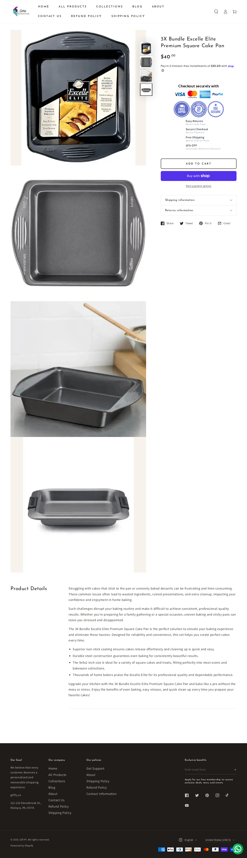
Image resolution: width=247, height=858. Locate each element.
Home (52, 768)
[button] (216, 11)
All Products (57, 774)
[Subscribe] (235, 769)
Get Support (95, 768)
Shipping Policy (59, 812)
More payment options (198, 185)
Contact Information (101, 793)
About (52, 793)
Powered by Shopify (21, 845)
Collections (56, 781)
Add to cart (198, 164)
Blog (51, 787)
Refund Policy (58, 806)
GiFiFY (23, 839)
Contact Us (56, 800)
